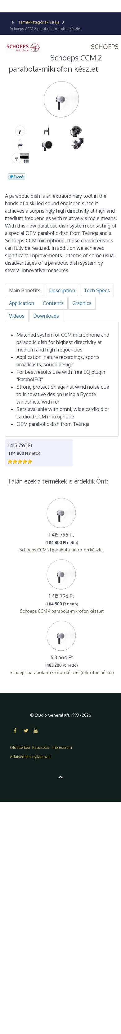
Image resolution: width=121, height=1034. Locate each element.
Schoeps (105, 46)
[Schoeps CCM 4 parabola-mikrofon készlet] (61, 574)
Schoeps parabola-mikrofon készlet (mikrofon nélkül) (62, 672)
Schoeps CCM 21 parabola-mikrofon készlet (61, 549)
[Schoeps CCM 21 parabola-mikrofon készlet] (61, 513)
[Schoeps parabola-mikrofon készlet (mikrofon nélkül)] (61, 635)
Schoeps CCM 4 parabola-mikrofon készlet (62, 611)
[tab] (24, 290)
